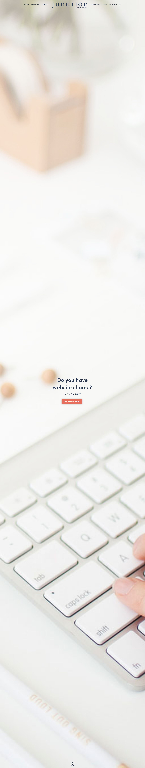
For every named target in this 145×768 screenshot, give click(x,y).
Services (35, 4)
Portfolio (95, 4)
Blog (105, 4)
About (46, 4)
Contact (113, 4)
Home (26, 4)
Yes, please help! (72, 401)
